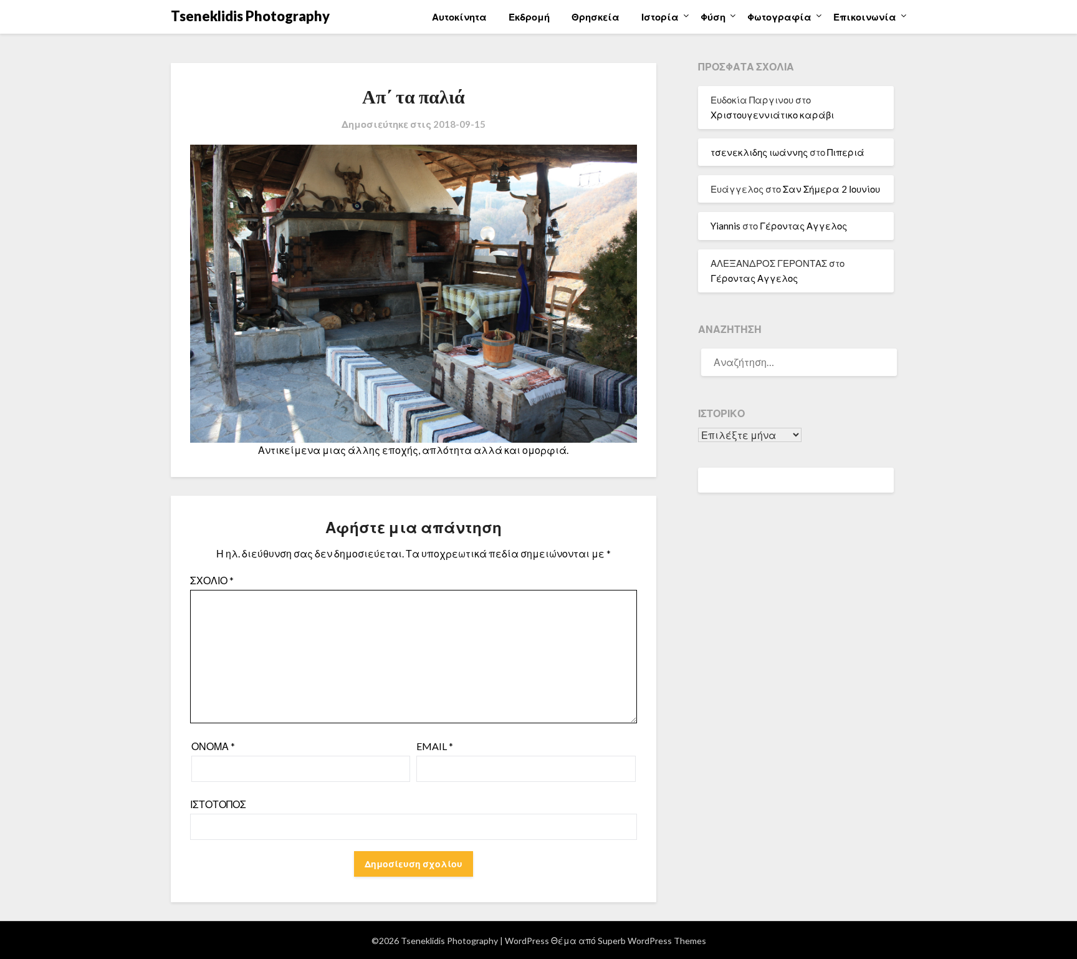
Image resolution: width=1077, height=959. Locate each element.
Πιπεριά (845, 152)
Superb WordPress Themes (652, 940)
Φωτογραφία (779, 16)
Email (434, 746)
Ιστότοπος (218, 804)
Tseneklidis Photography (250, 15)
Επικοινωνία (864, 16)
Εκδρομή (529, 16)
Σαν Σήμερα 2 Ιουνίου (831, 189)
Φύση (713, 16)
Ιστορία (660, 16)
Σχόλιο (212, 580)
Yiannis (725, 225)
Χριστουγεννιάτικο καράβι (772, 114)
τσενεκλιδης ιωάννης (759, 152)
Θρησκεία (596, 16)
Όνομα (213, 746)
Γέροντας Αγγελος (803, 225)
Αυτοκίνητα (459, 16)
